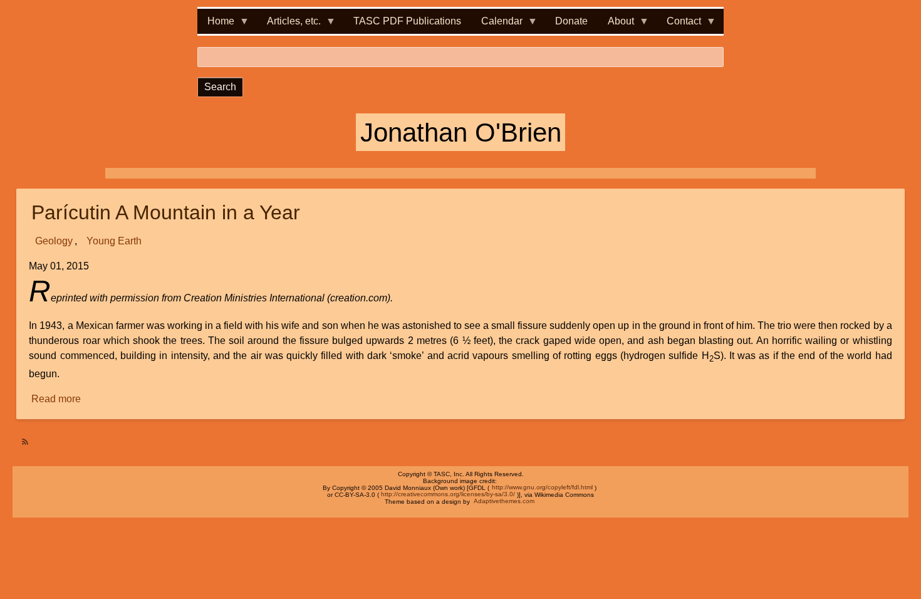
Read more (56, 399)
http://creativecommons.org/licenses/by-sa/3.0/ (448, 494)
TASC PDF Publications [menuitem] (407, 21)
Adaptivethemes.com (504, 501)
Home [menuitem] (215, 25)
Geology (54, 241)
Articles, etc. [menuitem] (289, 25)
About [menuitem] (616, 25)
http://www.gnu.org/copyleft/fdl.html (542, 487)
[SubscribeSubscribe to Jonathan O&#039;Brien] (21, 437)
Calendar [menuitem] (497, 25)
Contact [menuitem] (679, 25)
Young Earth (114, 241)
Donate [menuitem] (571, 21)
